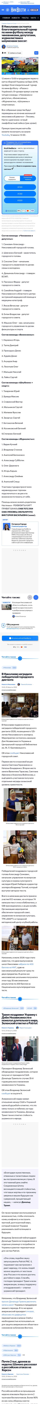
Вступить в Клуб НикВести (21, 638)
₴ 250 (20, 194)
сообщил (6, 1093)
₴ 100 (20, 187)
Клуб (35, 10)
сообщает (14, 753)
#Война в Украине (9, 1345)
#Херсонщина (8, 1350)
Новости (9, 23)
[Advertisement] (20, 572)
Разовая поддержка (12, 178)
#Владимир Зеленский (10, 1008)
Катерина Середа (12, 46)
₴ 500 (20, 200)
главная (6, 18)
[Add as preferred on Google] (7, 10)
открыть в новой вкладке (9, 690)
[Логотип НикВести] (18, 10)
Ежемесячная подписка (28, 178)
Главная (4, 23)
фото (33, 18)
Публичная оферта (29, 230)
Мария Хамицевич (25, 1028)
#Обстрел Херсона (9, 1355)
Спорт (15, 23)
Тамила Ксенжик (26, 684)
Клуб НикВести (10, 148)
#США (29, 1008)
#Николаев (7, 667)
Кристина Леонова (25, 1374)
